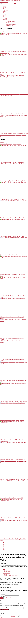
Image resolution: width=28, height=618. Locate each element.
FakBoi (4, 11)
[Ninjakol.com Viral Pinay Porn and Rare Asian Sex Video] (11, 2)
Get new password (5, 609)
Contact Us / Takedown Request (10, 575)
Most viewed (9, 144)
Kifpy (4, 15)
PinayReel (5, 10)
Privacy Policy (6, 573)
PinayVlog (5, 8)
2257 (4, 569)
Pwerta (4, 14)
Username (2, 594)
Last (4, 551)
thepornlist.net (9, 25)
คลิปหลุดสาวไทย (10, 21)
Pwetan (4, 7)
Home (4, 6)
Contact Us (5, 574)
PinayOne (5, 17)
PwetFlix (5, 18)
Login (2, 597)
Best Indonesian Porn (11, 22)
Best (5, 144)
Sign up (13, 616)
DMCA (5, 570)
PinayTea (5, 12)
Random (19, 144)
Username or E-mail (4, 607)
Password (2, 596)
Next (4, 549)
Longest (15, 144)
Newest (2, 142)
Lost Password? (7, 597)
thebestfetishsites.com (11, 24)
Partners (5, 19)
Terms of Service (7, 571)
